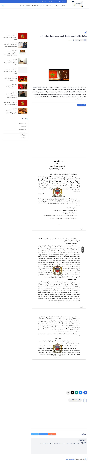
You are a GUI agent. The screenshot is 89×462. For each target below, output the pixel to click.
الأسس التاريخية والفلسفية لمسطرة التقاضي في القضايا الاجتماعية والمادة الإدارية (11, 95)
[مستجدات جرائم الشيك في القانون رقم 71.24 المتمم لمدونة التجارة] (22, 61)
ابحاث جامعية (42, 5)
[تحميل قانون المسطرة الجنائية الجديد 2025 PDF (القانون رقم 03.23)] (22, 70)
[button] (80, 392)
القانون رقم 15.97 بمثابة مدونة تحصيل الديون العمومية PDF (10, 103)
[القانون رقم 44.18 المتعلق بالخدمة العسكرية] (22, 86)
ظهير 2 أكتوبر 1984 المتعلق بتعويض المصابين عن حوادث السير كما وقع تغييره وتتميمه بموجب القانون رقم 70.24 (11, 112)
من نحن (36, 1)
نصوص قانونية (23, 135)
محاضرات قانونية (35, 5)
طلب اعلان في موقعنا (48, 1)
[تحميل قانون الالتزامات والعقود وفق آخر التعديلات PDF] (22, 79)
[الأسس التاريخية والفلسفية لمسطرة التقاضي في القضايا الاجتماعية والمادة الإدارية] (22, 94)
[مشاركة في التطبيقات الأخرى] (68, 392)
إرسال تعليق (82, 440)
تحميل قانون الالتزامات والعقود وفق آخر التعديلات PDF (10, 79)
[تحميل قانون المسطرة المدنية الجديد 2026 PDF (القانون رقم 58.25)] (22, 36)
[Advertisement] (44, 21)
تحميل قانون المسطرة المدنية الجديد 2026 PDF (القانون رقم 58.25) (10, 37)
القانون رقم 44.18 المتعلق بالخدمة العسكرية (11, 87)
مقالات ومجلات (23, 132)
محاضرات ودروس (22, 129)
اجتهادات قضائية (49, 5)
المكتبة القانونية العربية (79, 40)
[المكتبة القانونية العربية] (77, 4)
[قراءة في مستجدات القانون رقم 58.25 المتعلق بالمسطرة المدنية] (22, 45)
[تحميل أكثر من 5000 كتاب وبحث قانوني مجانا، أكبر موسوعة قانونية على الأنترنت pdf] (22, 53)
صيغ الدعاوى (22, 5)
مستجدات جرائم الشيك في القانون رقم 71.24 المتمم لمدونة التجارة (10, 62)
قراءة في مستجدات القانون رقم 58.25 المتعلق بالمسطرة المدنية (10, 45)
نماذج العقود (28, 5)
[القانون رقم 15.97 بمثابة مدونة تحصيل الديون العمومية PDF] (22, 103)
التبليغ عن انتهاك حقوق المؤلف (59, 1)
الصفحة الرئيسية (63, 5)
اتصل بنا (41, 1)
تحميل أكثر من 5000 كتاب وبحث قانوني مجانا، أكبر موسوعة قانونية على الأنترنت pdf (10, 54)
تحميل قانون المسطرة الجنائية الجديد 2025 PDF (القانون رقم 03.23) (10, 71)
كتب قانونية (56, 5)
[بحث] (3, 6)
